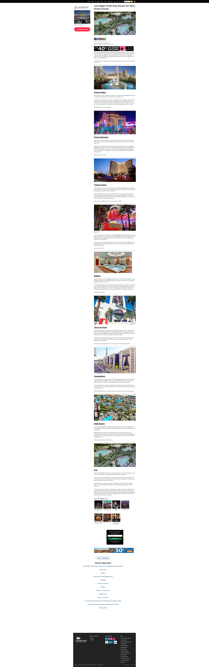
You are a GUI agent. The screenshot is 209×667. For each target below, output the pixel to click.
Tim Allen (103, 573)
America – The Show (103, 597)
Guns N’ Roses (103, 569)
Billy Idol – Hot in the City (102, 590)
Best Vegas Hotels (125, 645)
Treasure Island (121, 188)
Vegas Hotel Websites (126, 652)
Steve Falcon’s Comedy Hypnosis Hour (103, 576)
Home (89, 1)
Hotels (92, 1)
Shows (101, 1)
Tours (105, 1)
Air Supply (103, 580)
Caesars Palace (125, 95)
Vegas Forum (124, 654)
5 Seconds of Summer (103, 583)
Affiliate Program (125, 656)
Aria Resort (102, 473)
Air (95, 1)
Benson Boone (103, 594)
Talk (117, 1)
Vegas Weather (124, 647)
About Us (123, 662)
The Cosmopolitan (118, 379)
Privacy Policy (133, 664)
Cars (114, 1)
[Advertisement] (104, 623)
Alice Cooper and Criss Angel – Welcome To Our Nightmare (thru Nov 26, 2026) (103, 566)
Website (92, 639)
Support (92, 638)
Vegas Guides (124, 649)
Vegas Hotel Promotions (126, 638)
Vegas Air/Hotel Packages (126, 641)
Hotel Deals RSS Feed (125, 658)
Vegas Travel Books (125, 660)
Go (131, 1)
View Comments (103, 558)
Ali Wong (103, 587)
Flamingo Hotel (119, 235)
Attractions (109, 1)
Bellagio (109, 279)
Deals (98, 1)
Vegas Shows (96, 43)
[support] (134, 1)
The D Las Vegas (114, 332)
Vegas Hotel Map (125, 651)
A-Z (119, 1)
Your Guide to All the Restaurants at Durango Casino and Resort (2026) (103, 601)
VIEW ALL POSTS (103, 608)
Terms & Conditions (126, 664)
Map (122, 1)
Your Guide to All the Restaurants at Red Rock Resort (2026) (103, 604)
